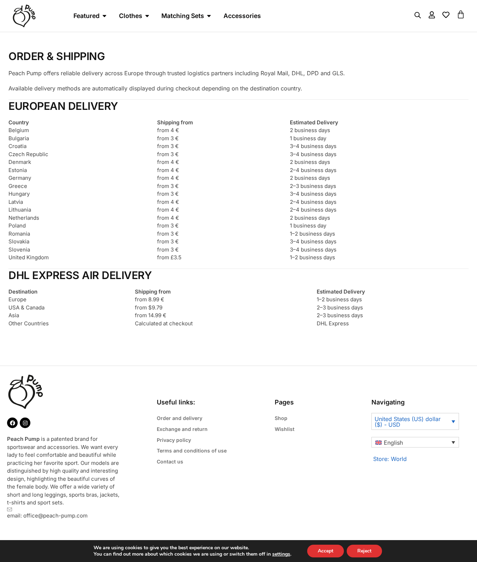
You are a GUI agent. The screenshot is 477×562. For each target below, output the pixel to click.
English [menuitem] (393, 442)
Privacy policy (174, 440)
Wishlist (284, 429)
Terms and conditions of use (192, 451)
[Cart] (461, 14)
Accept (325, 551)
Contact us (170, 462)
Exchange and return (182, 429)
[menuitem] (415, 442)
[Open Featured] (104, 16)
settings (281, 554)
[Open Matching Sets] (209, 16)
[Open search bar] (417, 15)
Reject (364, 551)
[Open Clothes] (147, 16)
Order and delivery (179, 418)
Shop (281, 418)
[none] (415, 442)
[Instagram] (25, 423)
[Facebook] (12, 423)
